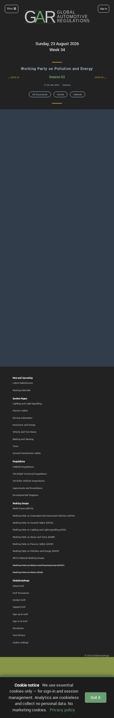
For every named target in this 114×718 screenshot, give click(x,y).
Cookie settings (20, 642)
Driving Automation (22, 417)
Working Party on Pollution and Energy (57, 68)
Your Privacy (19, 635)
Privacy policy (62, 710)
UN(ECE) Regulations (23, 466)
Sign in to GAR (20, 621)
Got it (96, 697)
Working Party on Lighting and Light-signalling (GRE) (39, 529)
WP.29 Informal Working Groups (28, 557)
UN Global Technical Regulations (30, 473)
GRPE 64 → (100, 77)
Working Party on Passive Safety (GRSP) (33, 543)
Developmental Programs (25, 495)
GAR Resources (21, 592)
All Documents (40, 94)
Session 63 (57, 77)
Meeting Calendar (21, 390)
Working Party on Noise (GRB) (28, 572)
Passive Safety (20, 410)
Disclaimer (18, 628)
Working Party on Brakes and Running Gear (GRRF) (38, 565)
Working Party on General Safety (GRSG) (33, 522)
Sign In (103, 8)
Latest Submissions (23, 382)
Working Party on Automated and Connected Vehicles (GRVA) (44, 515)
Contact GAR (19, 599)
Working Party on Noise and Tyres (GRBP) (34, 536)
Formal (60, 94)
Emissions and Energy (24, 424)
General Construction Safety (27, 453)
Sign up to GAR (20, 614)
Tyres (15, 446)
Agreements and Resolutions (27, 488)
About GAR (18, 585)
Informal (77, 94)
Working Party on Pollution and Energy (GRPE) (36, 550)
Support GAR (19, 606)
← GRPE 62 (13, 77)
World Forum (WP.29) (23, 508)
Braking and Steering (23, 439)
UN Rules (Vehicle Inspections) (29, 480)
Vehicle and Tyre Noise (24, 431)
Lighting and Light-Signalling (27, 403)
